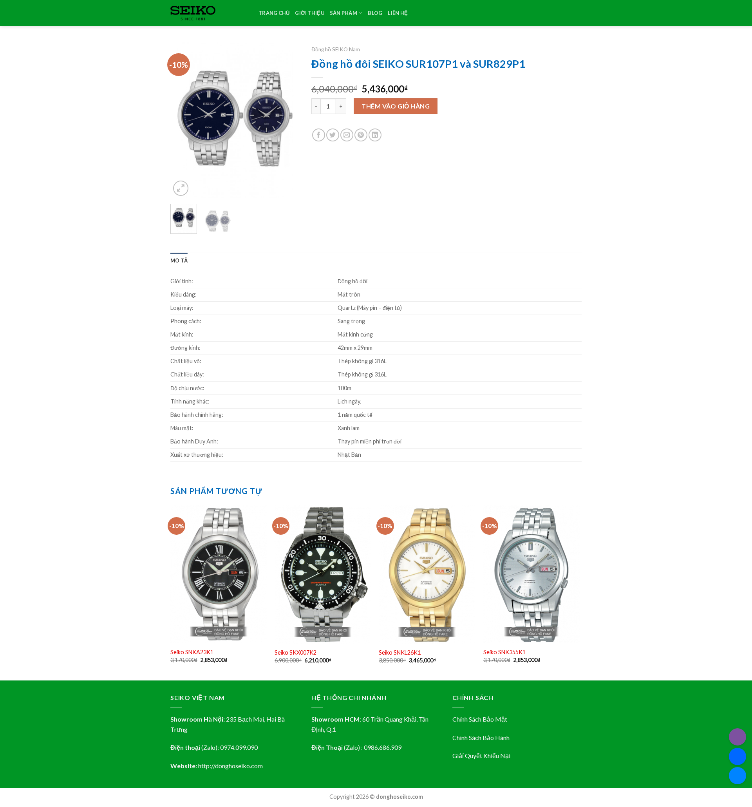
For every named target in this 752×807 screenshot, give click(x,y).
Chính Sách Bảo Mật (479, 719)
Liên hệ (398, 13)
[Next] (287, 120)
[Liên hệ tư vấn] (737, 775)
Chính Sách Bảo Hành (481, 737)
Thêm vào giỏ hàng (396, 106)
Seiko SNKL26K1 (400, 652)
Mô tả (179, 260)
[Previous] (183, 120)
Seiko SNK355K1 (504, 652)
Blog (375, 13)
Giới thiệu (309, 13)
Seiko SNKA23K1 (191, 652)
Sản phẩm (343, 13)
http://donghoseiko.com (230, 765)
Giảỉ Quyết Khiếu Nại (481, 755)
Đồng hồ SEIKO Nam (335, 49)
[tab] (179, 260)
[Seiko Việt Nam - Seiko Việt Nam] (208, 13)
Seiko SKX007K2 (295, 652)
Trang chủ (273, 13)
